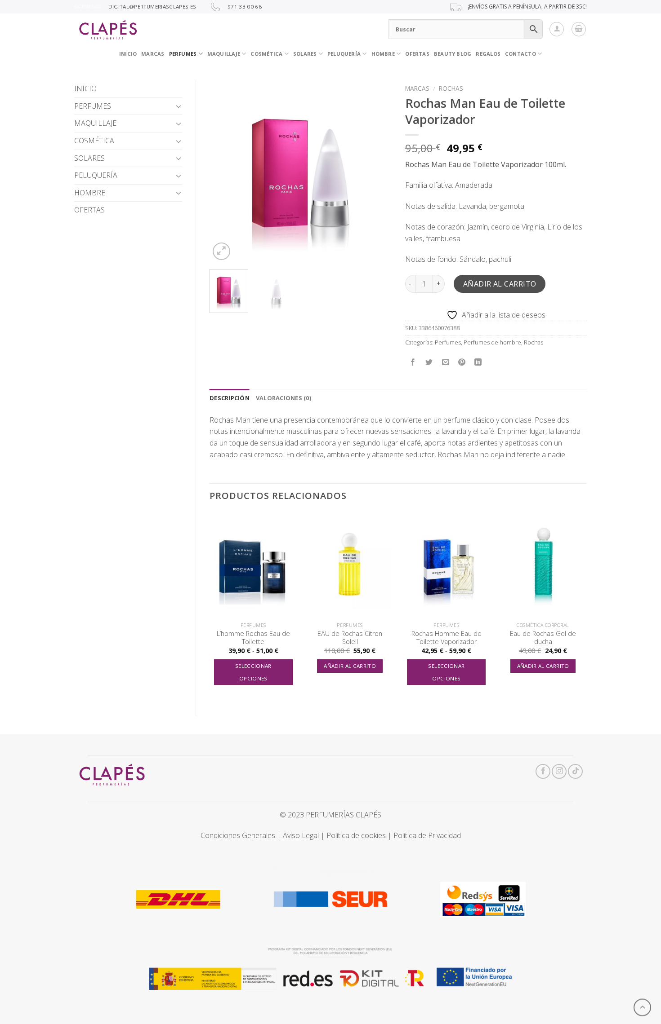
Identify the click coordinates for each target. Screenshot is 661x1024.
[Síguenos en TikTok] (575, 771)
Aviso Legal (301, 835)
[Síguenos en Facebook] (543, 771)
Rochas (451, 88)
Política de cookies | (359, 835)
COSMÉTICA (266, 53)
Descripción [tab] (230, 398)
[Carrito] (579, 29)
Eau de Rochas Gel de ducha (543, 638)
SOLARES (305, 53)
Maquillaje (223, 53)
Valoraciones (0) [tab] (283, 398)
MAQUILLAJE (95, 123)
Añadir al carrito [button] (350, 665)
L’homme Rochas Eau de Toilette (253, 638)
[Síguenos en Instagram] (559, 771)
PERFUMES (183, 53)
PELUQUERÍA (344, 53)
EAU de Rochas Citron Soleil (349, 638)
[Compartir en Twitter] (429, 362)
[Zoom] (221, 251)
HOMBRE (89, 193)
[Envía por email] (445, 362)
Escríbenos (87, 6)
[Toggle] (178, 106)
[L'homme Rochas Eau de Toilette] (253, 565)
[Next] (376, 171)
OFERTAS (417, 53)
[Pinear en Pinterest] (461, 362)
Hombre (383, 53)
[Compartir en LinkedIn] (478, 362)
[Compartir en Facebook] (413, 362)
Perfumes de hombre (492, 342)
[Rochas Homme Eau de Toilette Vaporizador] (446, 565)
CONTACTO (520, 53)
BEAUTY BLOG (452, 53)
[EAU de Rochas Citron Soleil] (350, 565)
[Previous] (224, 171)
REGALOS (488, 53)
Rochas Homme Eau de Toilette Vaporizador (446, 638)
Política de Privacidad (427, 835)
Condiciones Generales (238, 835)
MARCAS (152, 53)
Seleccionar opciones (253, 672)
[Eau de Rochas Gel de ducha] (543, 565)
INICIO (128, 53)
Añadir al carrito (499, 284)
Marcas (417, 88)
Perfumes (448, 342)
